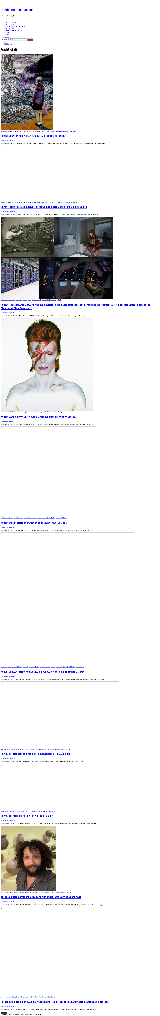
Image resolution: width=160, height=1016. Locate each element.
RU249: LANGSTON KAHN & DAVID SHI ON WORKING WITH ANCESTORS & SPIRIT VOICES (44, 207)
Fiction (26, 518)
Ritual (74, 131)
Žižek (59, 300)
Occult (62, 131)
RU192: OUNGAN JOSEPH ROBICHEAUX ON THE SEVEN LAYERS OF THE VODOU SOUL (41, 897)
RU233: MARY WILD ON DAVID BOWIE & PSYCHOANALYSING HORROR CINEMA (38, 416)
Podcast (44, 749)
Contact (6, 34)
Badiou (3, 811)
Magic (47, 131)
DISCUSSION (26, 131)
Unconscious (66, 749)
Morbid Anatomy (55, 131)
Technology (54, 300)
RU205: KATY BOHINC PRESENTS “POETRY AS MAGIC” (27, 816)
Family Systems (35, 131)
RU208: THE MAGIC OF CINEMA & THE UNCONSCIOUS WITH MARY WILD (35, 754)
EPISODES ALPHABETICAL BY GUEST (13, 30)
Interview (36, 412)
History (37, 667)
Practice (27, 892)
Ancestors (4, 131)
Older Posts (4, 1013)
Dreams (18, 749)
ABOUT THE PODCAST (10, 22)
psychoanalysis (52, 412)
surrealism (59, 518)
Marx (33, 300)
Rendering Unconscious (17, 10)
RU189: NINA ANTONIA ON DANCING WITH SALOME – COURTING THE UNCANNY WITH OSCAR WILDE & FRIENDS (55, 1002)
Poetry (28, 811)
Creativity (19, 412)
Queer (59, 202)
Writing (60, 412)
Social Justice (73, 202)
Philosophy (38, 300)
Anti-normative (17, 131)
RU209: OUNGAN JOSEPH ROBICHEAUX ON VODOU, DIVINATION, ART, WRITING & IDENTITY (45, 671)
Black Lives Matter (13, 202)
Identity (42, 667)
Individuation (23, 202)
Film (28, 412)
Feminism (20, 518)
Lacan (29, 300)
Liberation (60, 667)
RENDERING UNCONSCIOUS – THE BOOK (14, 26)
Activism (3, 300)
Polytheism (50, 749)
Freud (32, 412)
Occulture (45, 202)
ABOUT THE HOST (9, 24)
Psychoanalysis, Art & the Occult (48, 892)
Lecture (43, 131)
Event (20, 300)
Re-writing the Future (45, 811)
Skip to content (5, 37)
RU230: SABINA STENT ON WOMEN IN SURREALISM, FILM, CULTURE (34, 522)
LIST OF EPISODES (9, 28)
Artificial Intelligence (12, 300)
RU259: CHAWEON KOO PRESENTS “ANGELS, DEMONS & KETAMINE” (33, 136)
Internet (25, 300)
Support (6, 32)
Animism (10, 131)
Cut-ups (24, 412)
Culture (11, 518)
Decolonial (32, 667)
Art (11, 412)
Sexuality (54, 997)
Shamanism (64, 202)
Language (54, 667)
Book (14, 412)
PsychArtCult (68, 131)
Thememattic (38, 1014)
